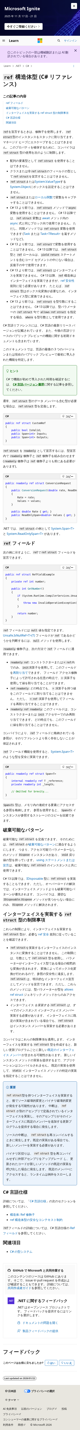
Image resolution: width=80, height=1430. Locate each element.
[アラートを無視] (74, 6)
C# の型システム (21, 1252)
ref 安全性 (67, 281)
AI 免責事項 (10, 1408)
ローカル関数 (44, 197)
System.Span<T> (62, 528)
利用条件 (8, 1424)
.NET (18, 66)
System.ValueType (47, 182)
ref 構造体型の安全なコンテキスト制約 (36, 1220)
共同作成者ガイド (19, 1288)
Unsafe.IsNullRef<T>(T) (19, 635)
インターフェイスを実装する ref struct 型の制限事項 (37, 113)
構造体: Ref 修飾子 (22, 1214)
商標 (20, 1424)
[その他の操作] (74, 66)
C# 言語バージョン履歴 (28, 384)
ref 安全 (43, 934)
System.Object (20, 187)
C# (27, 66)
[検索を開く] (59, 40)
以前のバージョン (31, 1408)
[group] (40, 501)
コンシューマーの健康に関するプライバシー (29, 1419)
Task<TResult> (50, 234)
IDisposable (34, 879)
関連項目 (11, 122)
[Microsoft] (40, 40)
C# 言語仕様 (13, 117)
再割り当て (20, 673)
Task (27, 234)
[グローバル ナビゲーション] (3, 40)
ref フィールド (14, 103)
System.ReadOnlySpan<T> (25, 534)
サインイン (70, 40)
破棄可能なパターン (17, 108)
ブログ (50, 1408)
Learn (7, 66)
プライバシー (11, 1414)
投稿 (64, 1408)
